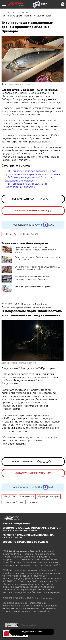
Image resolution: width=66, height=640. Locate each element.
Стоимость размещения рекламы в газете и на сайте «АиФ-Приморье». (31, 529)
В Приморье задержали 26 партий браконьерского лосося (28, 179)
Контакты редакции (16, 523)
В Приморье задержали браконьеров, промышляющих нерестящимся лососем (31, 173)
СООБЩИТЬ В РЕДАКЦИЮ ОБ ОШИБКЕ (25, 542)
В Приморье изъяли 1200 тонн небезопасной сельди (26, 185)
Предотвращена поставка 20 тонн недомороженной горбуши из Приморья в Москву (35, 249)
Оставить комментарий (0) (33, 210)
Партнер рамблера (29, 625)
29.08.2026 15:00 (10, 304)
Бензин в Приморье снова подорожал (33, 286)
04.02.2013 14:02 (10, 12)
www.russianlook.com (20, 84)
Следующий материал (32, 632)
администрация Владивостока (19, 362)
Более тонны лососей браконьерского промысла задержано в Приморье (33, 277)
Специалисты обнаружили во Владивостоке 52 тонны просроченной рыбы (37, 268)
